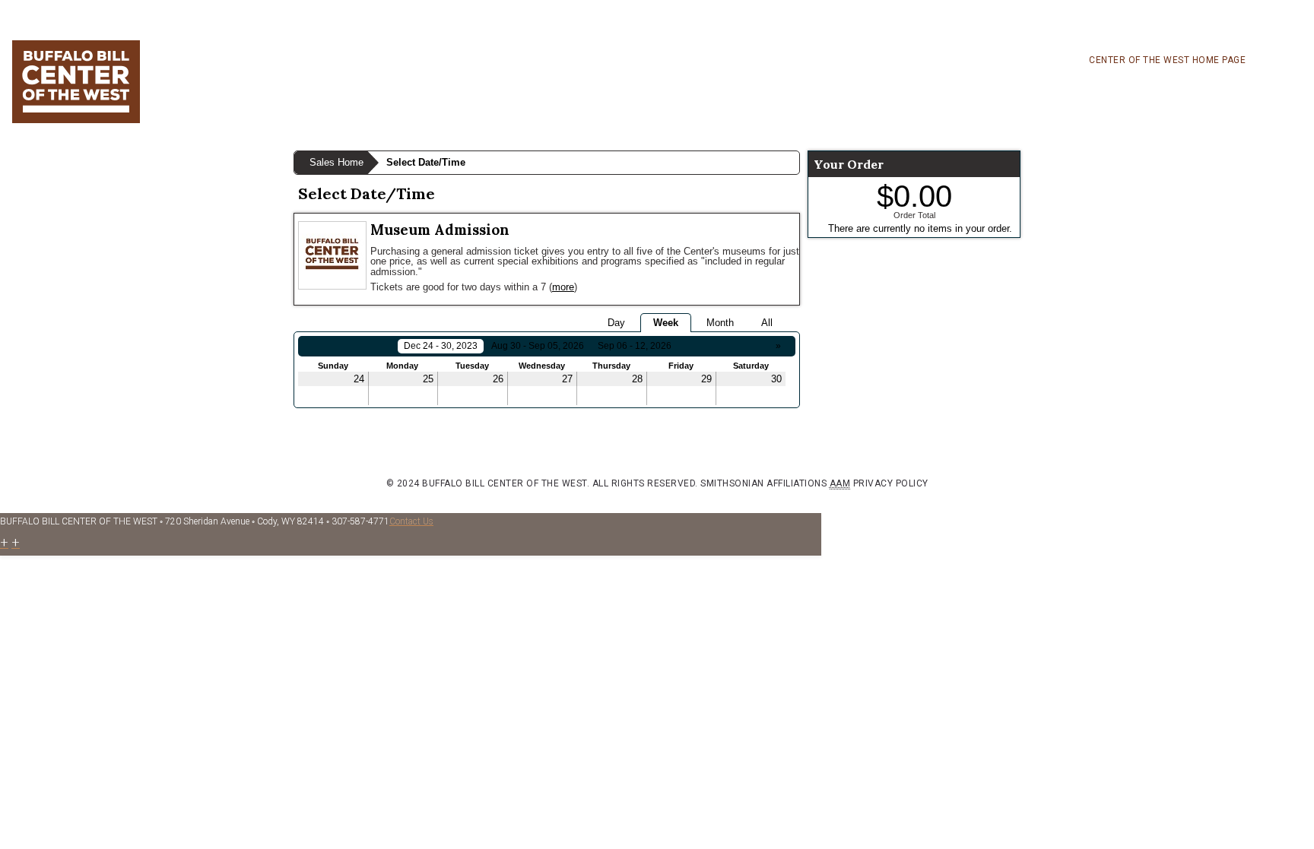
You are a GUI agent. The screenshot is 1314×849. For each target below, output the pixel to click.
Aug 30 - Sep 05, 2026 (537, 346)
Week (665, 322)
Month (720, 322)
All (767, 322)
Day (616, 322)
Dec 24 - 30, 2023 (441, 346)
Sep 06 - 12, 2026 (634, 346)
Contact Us (411, 521)
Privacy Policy (890, 483)
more (563, 287)
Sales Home (336, 162)
